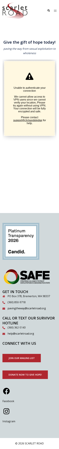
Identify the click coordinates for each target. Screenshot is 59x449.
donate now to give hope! (25, 374)
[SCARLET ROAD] (14, 10)
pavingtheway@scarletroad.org (27, 308)
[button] (48, 10)
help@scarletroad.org (21, 333)
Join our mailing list (22, 358)
